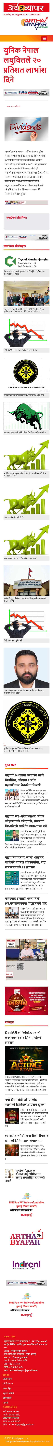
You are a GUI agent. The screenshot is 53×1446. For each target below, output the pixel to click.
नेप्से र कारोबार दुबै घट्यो (13, 641)
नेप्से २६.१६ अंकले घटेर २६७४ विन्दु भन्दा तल (21, 350)
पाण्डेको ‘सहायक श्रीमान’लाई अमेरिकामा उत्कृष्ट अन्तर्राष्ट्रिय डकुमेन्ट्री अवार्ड (25, 1176)
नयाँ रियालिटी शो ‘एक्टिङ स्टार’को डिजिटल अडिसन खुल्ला (25, 1102)
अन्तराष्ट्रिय (7, 1388)
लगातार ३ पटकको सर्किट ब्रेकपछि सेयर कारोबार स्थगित (25, 432)
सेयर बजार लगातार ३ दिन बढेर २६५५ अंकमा (20, 558)
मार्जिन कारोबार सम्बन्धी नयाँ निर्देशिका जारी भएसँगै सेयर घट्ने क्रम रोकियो (25, 475)
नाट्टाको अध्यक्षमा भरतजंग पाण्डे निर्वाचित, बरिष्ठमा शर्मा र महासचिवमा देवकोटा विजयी (24, 780)
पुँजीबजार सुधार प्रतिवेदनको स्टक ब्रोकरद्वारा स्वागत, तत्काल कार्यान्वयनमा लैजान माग (23, 750)
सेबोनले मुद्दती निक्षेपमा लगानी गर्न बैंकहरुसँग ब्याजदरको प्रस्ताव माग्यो (25, 600)
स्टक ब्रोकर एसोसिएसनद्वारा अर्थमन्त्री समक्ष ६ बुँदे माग (24, 395)
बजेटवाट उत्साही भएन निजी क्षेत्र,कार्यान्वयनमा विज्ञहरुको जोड (26, 901)
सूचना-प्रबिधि (8, 1393)
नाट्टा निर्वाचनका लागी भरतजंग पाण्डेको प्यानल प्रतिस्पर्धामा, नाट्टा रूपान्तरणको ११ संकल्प (25, 862)
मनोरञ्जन (9, 1022)
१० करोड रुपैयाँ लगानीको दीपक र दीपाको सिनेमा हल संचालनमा (26, 1138)
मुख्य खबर (10, 765)
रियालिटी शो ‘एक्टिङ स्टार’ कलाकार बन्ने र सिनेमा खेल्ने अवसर (23, 1038)
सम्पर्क (5, 1403)
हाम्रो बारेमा (7, 1379)
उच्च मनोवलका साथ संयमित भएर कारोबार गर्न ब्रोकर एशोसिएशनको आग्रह (23, 692)
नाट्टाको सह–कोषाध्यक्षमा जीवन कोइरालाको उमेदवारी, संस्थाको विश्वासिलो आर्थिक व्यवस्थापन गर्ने (26, 821)
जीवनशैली (7, 1398)
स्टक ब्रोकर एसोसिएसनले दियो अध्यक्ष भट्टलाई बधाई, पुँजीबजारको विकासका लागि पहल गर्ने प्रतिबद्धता (24, 310)
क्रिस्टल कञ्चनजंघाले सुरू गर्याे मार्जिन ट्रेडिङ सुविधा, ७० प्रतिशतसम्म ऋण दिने (24, 273)
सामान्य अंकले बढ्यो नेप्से (13, 518)
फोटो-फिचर (8, 1384)
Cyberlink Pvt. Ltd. (41, 1441)
